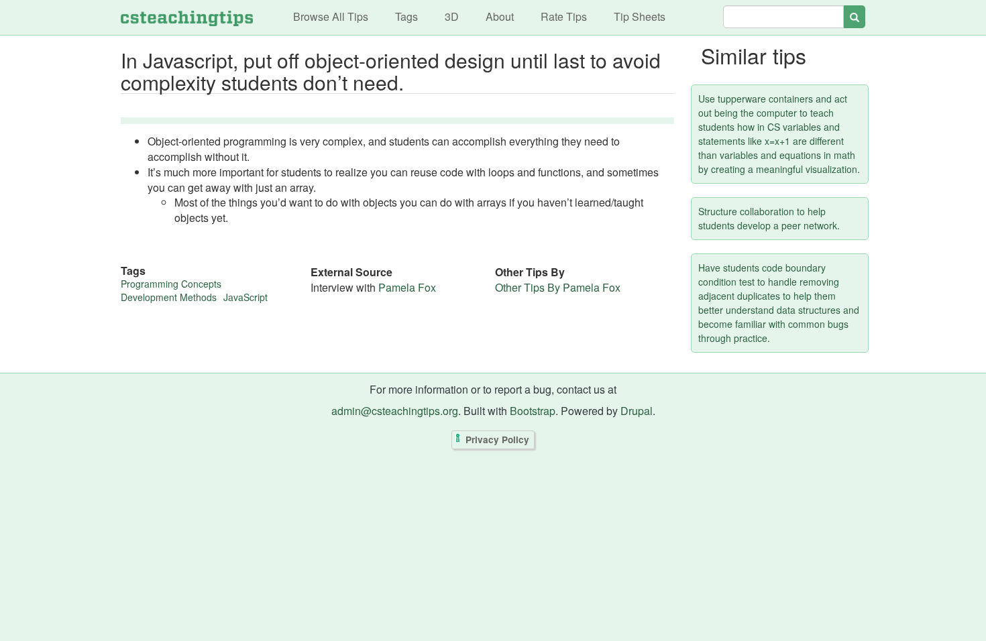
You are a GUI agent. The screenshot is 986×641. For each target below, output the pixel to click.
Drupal (636, 410)
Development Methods (169, 297)
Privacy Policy (497, 439)
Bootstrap (532, 410)
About (500, 16)
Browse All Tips (330, 16)
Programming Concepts (171, 283)
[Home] (187, 17)
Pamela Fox (407, 287)
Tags (406, 16)
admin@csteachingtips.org (394, 410)
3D (452, 16)
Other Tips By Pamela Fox (557, 287)
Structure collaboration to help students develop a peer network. (769, 218)
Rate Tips (564, 16)
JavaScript (245, 297)
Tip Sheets (639, 16)
